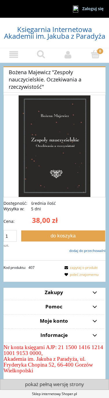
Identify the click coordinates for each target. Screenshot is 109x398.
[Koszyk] (95, 54)
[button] (13, 54)
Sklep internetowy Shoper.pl (54, 393)
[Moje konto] (68, 54)
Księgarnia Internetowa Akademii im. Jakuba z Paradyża (54, 32)
